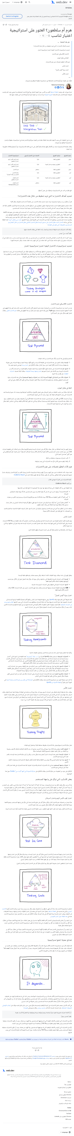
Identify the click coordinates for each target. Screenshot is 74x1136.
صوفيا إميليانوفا (9, 1039)
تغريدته (26, 1008)
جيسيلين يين (34, 1039)
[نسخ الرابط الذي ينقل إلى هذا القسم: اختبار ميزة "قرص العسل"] (53, 595)
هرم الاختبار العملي (11, 310)
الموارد (54, 24)
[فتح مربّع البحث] (29, 2)
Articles (69, 8)
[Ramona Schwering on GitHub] (61, 87)
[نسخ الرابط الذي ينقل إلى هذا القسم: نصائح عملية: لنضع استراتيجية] (46, 940)
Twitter (29, 1039)
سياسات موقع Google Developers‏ (40, 1058)
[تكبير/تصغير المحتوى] (58, 42)
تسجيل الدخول (5, 2)
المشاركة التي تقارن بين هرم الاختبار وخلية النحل (20, 680)
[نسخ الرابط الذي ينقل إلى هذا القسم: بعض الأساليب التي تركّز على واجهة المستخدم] (34, 779)
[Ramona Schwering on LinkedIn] (58, 87)
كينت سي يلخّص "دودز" (14, 220)
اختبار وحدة (25, 365)
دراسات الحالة (68, 1100)
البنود (70, 1127)
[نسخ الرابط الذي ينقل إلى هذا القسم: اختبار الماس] (61, 517)
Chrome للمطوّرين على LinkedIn (63, 1116)
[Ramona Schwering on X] (63, 87)
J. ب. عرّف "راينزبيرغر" (32, 656)
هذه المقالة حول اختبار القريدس (58, 916)
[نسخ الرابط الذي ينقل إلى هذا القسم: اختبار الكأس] (61, 688)
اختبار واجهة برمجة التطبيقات (33, 371)
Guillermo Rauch (19, 475)
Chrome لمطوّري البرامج (65, 1094)
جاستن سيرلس (41, 1008)
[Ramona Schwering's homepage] (56, 87)
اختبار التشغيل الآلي (46, 24)
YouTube (68, 1113)
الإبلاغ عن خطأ (68, 1084)
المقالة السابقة (54, 92)
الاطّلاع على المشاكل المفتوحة (64, 1087)
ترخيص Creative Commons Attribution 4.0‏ (44, 1056)
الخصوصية (65, 1127)
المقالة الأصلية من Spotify (54, 682)
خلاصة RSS (68, 1119)
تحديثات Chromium (66, 1097)
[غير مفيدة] (3, 24)
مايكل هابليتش (22, 1039)
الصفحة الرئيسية (68, 24)
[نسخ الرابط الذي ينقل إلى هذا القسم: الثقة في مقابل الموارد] (55, 388)
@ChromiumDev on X (65, 1110)
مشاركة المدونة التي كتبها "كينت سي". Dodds (22, 771)
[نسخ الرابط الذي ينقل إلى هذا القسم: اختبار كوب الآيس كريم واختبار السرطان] (43, 798)
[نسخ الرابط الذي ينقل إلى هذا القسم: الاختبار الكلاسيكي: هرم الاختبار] (49, 304)
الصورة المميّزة (49, 95)
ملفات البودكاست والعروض (65, 1103)
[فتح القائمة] (70, 2)
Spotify (52, 599)
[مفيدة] (6, 24)
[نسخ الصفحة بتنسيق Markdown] (43, 35)
